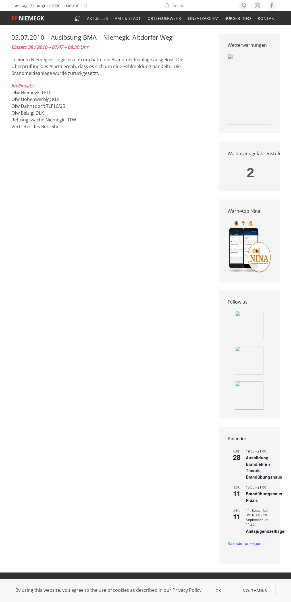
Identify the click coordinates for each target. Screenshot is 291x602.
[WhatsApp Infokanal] (249, 324)
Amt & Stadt (128, 18)
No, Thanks (255, 590)
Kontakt (267, 18)
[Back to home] (30, 18)
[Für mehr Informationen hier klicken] (249, 89)
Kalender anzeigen (244, 543)
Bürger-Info (238, 18)
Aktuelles (97, 18)
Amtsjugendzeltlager (266, 531)
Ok (218, 590)
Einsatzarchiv (203, 18)
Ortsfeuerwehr (164, 18)
